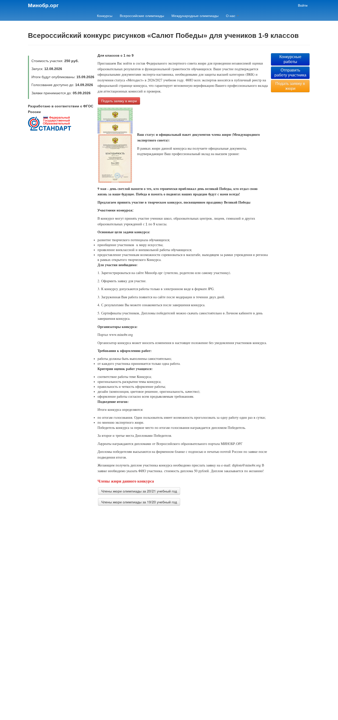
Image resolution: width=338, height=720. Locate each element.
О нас (231, 16)
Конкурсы (104, 16)
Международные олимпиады (194, 16)
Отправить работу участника (290, 72)
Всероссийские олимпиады (142, 16)
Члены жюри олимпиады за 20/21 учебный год (139, 490)
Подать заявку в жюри (119, 101)
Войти (303, 5)
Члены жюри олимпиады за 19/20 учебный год (139, 501)
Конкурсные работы (290, 59)
